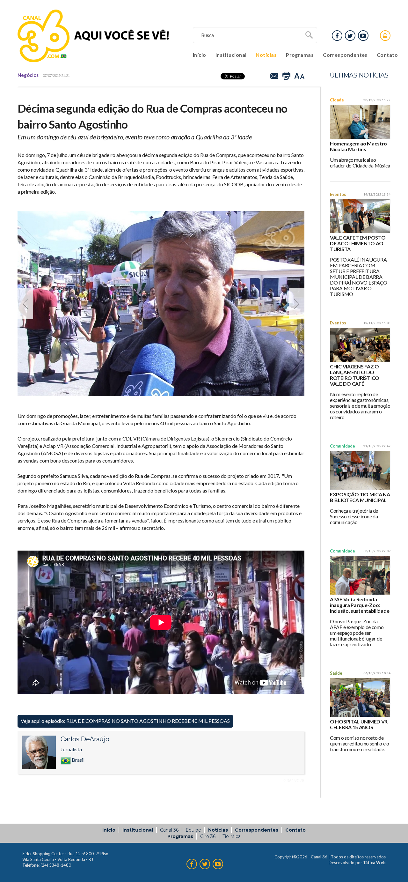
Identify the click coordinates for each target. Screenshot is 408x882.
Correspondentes (345, 55)
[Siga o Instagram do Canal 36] (350, 35)
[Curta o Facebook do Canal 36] (363, 35)
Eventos (338, 194)
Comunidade (342, 445)
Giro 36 (207, 836)
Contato (387, 55)
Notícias (266, 55)
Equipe (193, 830)
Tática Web (374, 862)
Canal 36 (169, 830)
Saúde (336, 673)
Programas (300, 55)
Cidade (337, 99)
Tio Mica (231, 836)
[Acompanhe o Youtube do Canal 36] (337, 35)
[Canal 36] (93, 36)
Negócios (28, 75)
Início (199, 55)
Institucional (231, 55)
